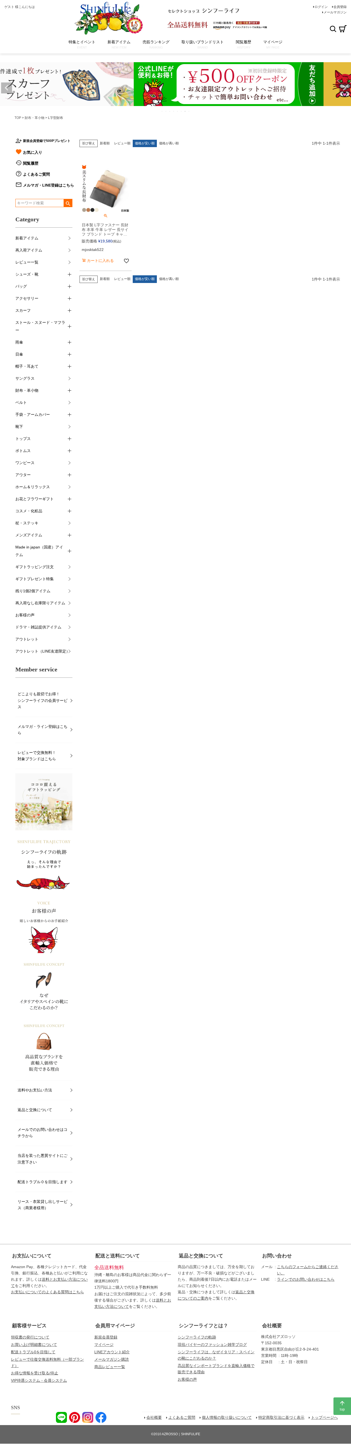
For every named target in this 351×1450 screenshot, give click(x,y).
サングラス (25, 378)
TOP (18, 118)
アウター (23, 475)
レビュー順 (122, 143)
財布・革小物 (34, 118)
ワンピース (25, 463)
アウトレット (26, 639)
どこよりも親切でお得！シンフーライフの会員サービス (42, 700)
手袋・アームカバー (32, 414)
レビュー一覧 (26, 262)
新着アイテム (26, 238)
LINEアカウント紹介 (112, 1352)
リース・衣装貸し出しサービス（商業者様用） (42, 1204)
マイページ (104, 1344)
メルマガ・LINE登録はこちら (48, 185)
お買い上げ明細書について (34, 1344)
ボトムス (23, 450)
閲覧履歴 (30, 163)
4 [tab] (173, 111)
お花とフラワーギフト (34, 499)
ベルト (21, 402)
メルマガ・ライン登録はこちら (42, 729)
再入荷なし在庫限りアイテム (40, 603)
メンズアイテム (28, 535)
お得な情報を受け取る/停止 (34, 1373)
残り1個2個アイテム (32, 591)
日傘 (19, 354)
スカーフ (23, 310)
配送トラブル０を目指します (42, 1182)
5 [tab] (177, 111)
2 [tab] (166, 111)
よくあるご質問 (36, 174)
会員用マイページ (115, 1325)
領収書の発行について (30, 1337)
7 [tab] (185, 111)
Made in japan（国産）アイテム (39, 551)
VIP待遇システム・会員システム (39, 1380)
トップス (23, 438)
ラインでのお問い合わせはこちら (306, 1279)
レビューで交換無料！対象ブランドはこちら (37, 755)
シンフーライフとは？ (203, 1325)
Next (344, 87)
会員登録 (340, 7)
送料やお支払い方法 (35, 1090)
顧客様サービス (29, 1325)
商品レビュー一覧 (109, 1367)
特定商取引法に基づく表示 (281, 1417)
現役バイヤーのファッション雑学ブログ (212, 1344)
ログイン (321, 7)
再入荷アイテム (28, 250)
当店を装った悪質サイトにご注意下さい (42, 1158)
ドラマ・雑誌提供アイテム (38, 627)
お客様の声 (25, 615)
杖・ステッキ (26, 523)
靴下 (19, 426)
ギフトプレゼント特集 (34, 579)
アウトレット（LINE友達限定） (42, 651)
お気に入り (32, 152)
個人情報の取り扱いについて (227, 1417)
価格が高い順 (169, 143)
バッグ (21, 286)
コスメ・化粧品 (28, 511)
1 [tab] (162, 111)
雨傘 (19, 342)
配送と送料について (117, 1256)
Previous (6, 87)
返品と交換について (35, 1110)
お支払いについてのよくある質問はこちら (47, 1292)
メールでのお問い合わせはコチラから (42, 1132)
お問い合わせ (277, 1256)
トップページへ (324, 1417)
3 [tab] (170, 111)
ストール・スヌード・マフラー (40, 326)
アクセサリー (26, 298)
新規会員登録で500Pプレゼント (46, 141)
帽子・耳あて (26, 366)
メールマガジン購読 (111, 1359)
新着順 (105, 143)
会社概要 (272, 1325)
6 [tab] (181, 111)
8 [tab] (189, 111)
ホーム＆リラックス (32, 487)
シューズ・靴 (26, 274)
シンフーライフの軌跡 (197, 1337)
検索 (333, 29)
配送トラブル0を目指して (33, 1352)
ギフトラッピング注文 (34, 567)
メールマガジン (335, 12)
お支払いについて (32, 1256)
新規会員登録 (105, 1337)
